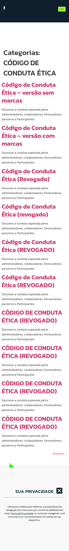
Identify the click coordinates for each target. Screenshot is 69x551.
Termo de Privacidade (22, 513)
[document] (34, 275)
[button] (59, 490)
